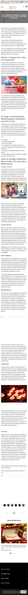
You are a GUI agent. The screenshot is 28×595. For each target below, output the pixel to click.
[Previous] (2, 534)
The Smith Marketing (20, 592)
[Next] (25, 534)
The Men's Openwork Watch (10, 348)
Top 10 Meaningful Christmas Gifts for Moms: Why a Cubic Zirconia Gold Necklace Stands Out (14, 547)
